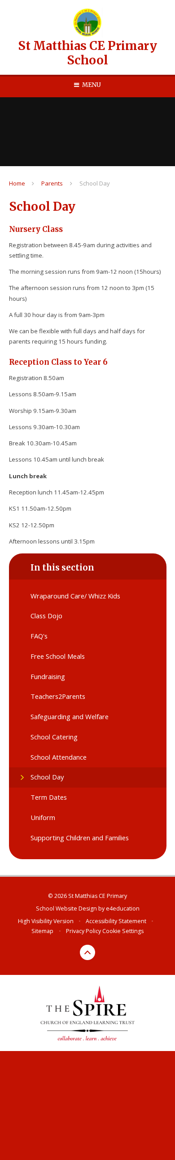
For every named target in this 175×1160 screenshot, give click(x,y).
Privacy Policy (83, 931)
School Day (94, 183)
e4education (123, 908)
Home (17, 183)
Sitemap (42, 931)
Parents (52, 183)
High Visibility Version (46, 921)
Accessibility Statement (116, 921)
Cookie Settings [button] (123, 931)
